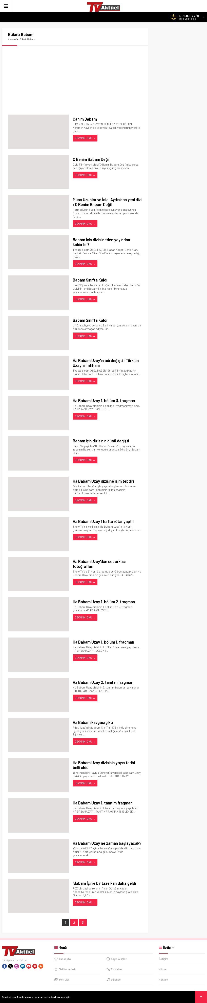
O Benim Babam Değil (91, 159)
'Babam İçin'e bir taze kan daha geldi (104, 883)
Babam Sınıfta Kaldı (90, 279)
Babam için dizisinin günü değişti (101, 440)
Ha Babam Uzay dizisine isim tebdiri (103, 481)
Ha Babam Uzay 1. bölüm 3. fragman (104, 400)
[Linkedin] (22, 966)
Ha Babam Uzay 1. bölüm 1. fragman (103, 642)
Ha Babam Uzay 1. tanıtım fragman (103, 802)
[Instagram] (16, 966)
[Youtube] (28, 966)
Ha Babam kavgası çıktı (93, 722)
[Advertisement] (75, 80)
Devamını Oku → (85, 138)
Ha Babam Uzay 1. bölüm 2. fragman (104, 601)
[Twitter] (10, 966)
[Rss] (40, 966)
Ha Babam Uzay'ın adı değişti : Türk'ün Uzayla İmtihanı (106, 363)
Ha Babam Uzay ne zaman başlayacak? (107, 843)
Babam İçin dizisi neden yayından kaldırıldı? (101, 242)
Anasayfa (13, 39)
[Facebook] (4, 966)
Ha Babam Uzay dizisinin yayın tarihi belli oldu (104, 765)
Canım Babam (85, 119)
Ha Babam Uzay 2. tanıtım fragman (103, 682)
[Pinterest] (34, 966)
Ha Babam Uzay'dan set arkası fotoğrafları (99, 564)
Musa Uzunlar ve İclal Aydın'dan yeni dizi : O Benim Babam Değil (107, 202)
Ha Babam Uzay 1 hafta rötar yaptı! (103, 521)
